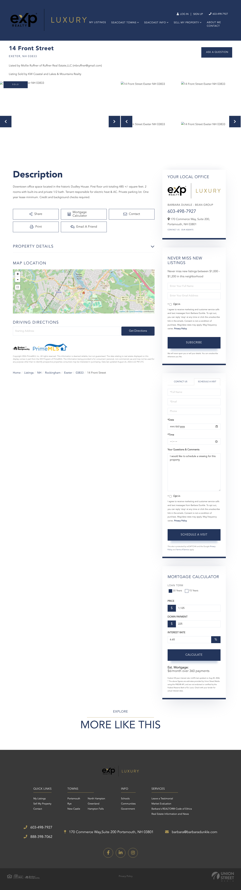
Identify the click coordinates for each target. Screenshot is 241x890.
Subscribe (194, 342)
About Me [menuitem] (214, 22)
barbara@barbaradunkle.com (194, 832)
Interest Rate (176, 632)
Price (171, 601)
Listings (29, 372)
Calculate (194, 655)
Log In (183, 14)
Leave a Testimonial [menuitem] (162, 799)
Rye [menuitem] (69, 804)
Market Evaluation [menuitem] (161, 804)
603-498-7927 (220, 14)
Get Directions (138, 331)
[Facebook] (108, 853)
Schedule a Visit (207, 382)
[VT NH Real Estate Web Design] (223, 877)
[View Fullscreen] (17, 287)
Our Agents (187, 230)
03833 (79, 372)
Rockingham (53, 372)
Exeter (68, 372)
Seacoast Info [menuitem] (155, 23)
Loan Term (175, 585)
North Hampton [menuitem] (96, 799)
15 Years (193, 591)
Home (17, 372)
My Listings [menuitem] (97, 22)
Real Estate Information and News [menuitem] (170, 814)
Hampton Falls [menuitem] (96, 809)
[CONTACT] (216, 52)
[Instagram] (133, 853)
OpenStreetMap (136, 312)
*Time (171, 435)
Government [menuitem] (128, 809)
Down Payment (178, 617)
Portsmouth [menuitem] (73, 799)
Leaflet (122, 312)
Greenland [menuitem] (93, 804)
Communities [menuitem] (128, 804)
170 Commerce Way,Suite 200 (111, 832)
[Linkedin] (120, 853)
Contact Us (174, 230)
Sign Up (198, 14)
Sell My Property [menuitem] (186, 23)
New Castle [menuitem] (73, 809)
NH (39, 372)
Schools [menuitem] (125, 799)
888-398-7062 (40, 837)
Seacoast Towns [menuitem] (123, 23)
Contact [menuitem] (213, 26)
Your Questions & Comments (183, 450)
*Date (171, 420)
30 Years (177, 591)
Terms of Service (182, 550)
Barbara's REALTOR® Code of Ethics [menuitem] (172, 809)
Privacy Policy (180, 329)
